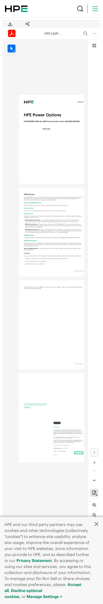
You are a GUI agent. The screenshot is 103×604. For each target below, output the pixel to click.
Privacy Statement (34, 560)
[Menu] (95, 9)
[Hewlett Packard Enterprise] (16, 9)
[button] (96, 524)
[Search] (80, 9)
